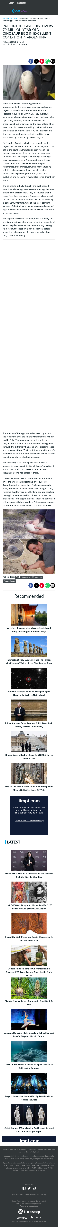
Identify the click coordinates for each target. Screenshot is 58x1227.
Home (5, 18)
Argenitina (26, 577)
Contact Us (34, 1194)
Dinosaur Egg (37, 577)
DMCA (42, 1194)
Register (21, 3)
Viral (15, 18)
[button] (30, 61)
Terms (27, 1194)
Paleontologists (9, 581)
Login (11, 3)
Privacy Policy (18, 1194)
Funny (10, 18)
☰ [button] (47, 11)
